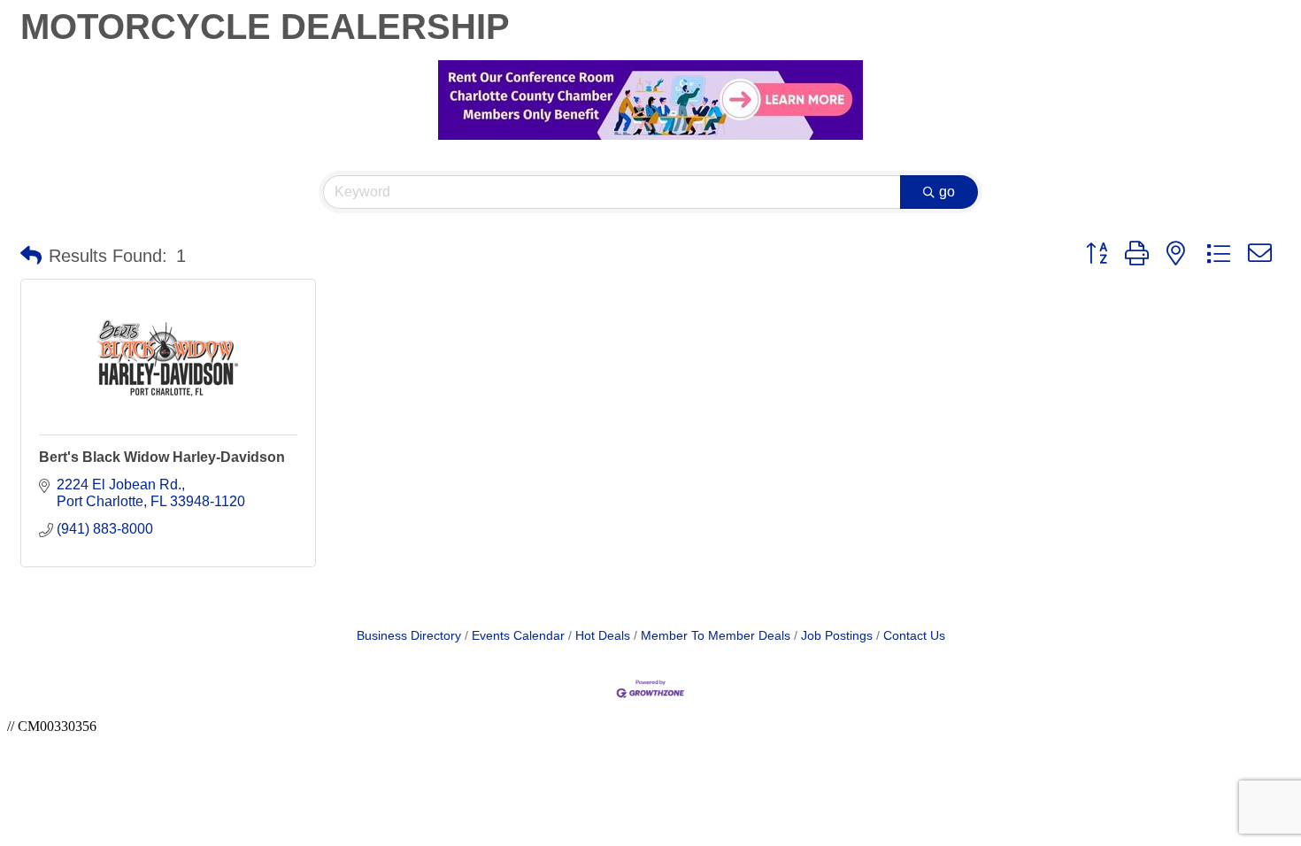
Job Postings (837, 635)
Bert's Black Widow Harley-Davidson (162, 457)
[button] (31, 256)
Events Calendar (518, 635)
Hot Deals (602, 635)
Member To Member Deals (715, 635)
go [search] (947, 191)
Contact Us (914, 635)
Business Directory (409, 635)
